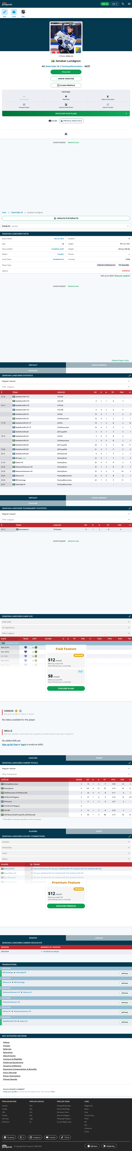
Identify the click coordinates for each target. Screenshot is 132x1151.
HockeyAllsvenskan (72, 66)
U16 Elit (60, 397)
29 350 (54, 121)
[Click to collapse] (129, 375)
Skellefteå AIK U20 (9, 1021)
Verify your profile (10, 1092)
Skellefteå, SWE (58, 249)
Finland (4, 1115)
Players (33, 831)
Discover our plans (66, 113)
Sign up (105, 4)
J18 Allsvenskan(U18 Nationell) (15, 793)
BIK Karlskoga (20, 480)
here (53, 1092)
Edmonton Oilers (63, 1112)
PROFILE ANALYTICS (72, 121)
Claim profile (67, 85)
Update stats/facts (67, 218)
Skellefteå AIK (58, 259)
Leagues (33, 758)
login (23, 744)
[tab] (33, 365)
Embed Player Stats (120, 360)
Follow (66, 72)
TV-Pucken (57, 529)
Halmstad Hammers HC (24, 467)
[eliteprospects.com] (7, 4)
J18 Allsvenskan (63, 418)
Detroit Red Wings (63, 1109)
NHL (31, 1106)
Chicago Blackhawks (64, 1106)
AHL (31, 1115)
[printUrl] (66, 134)
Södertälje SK (52, 66)
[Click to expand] (129, 836)
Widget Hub (88, 1106)
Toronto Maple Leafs (64, 1122)
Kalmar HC (19, 462)
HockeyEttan (62, 458)
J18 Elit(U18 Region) (11, 797)
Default (33, 365)
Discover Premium (66, 906)
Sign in (114, 4)
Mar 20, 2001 (59, 239)
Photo (86, 1119)
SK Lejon (18, 458)
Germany (5, 1119)
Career (86, 1131)
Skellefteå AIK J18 (21, 414)
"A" (30, 423)
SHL (31, 1112)
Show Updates (66, 78)
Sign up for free (10, 744)
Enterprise (88, 1128)
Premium (126, 271)
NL (30, 1122)
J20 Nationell (62, 454)
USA (3, 1112)
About (86, 1109)
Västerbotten (24, 529)
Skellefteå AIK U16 (22, 397)
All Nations (6, 1122)
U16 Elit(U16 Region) (12, 806)
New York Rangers (63, 1115)
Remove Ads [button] (73, 143)
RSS (85, 1125)
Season (33, 938)
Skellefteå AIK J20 (21, 432)
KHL (31, 1109)
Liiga (31, 1119)
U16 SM (60, 401)
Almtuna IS (19, 476)
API (85, 1122)
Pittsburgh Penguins (64, 1119)
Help (86, 1112)
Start (4, 212)
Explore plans (66, 688)
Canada (4, 1109)
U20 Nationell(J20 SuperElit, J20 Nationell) (19, 815)
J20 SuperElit (62, 432)
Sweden (60, 254)
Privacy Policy (89, 1115)
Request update (122, 276)
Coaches (33, 370)
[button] (66, 72)
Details (124, 973)
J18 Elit (59, 414)
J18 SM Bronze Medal (51, 951)
